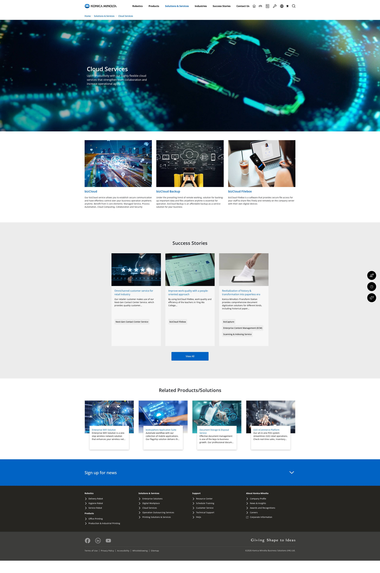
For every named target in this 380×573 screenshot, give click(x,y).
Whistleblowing (140, 550)
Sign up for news (101, 472)
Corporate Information (261, 517)
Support (275, 6)
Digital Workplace (151, 503)
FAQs (198, 517)
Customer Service (204, 507)
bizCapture (228, 321)
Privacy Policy (107, 550)
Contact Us (242, 6)
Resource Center (204, 498)
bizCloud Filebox (178, 321)
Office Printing (95, 518)
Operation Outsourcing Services (158, 512)
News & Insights (258, 503)
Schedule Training (205, 503)
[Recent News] (267, 6)
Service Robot (95, 507)
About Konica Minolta (257, 493)
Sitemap (155, 550)
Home (88, 16)
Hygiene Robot (95, 503)
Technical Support (205, 512)
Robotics (137, 6)
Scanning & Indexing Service (237, 334)
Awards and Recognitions (262, 507)
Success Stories (222, 6)
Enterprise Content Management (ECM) (242, 328)
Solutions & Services (177, 6)
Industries (201, 6)
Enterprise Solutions (152, 498)
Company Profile (258, 498)
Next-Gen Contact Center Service (132, 321)
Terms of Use (91, 550)
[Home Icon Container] (254, 6)
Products (154, 6)
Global (282, 6)
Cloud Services (125, 16)
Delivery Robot (95, 498)
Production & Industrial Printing (104, 523)
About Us (260, 6)
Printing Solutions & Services (156, 517)
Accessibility (123, 550)
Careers (254, 512)
